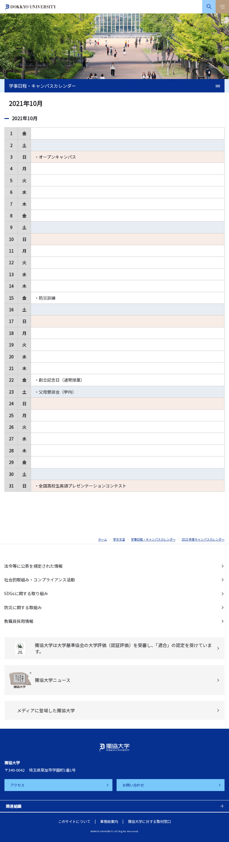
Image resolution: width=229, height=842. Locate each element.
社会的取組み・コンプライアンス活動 (39, 580)
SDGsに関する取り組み (26, 593)
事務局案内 (109, 821)
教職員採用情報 (18, 621)
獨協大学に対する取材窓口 (149, 821)
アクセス (17, 784)
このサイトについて (74, 821)
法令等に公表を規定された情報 (33, 566)
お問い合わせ (133, 784)
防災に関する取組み (23, 607)
